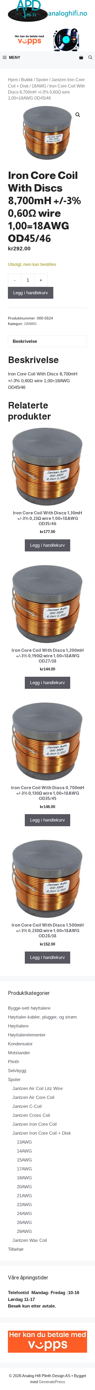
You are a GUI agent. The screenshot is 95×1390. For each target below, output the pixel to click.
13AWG (24, 1142)
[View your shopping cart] (81, 57)
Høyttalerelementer (27, 1034)
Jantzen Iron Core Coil (34, 1124)
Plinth (13, 1061)
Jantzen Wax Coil (29, 1240)
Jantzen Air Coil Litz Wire (37, 1088)
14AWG (24, 1151)
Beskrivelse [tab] (25, 341)
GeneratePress (52, 1381)
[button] (90, 57)
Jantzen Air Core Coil (33, 1097)
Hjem (13, 79)
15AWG (24, 1160)
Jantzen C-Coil (27, 1106)
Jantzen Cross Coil (31, 1115)
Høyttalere (18, 1026)
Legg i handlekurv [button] (47, 545)
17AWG (24, 1168)
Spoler (42, 79)
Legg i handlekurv (30, 292)
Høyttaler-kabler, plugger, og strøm (42, 1017)
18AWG (39, 86)
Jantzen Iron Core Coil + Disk (41, 1133)
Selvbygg (17, 1070)
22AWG (24, 1204)
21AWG (24, 1195)
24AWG (24, 1213)
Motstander (19, 1052)
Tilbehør (16, 1249)
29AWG (24, 1231)
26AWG (24, 1222)
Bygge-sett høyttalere (29, 1008)
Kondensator (20, 1043)
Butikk (27, 79)
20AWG (24, 1186)
